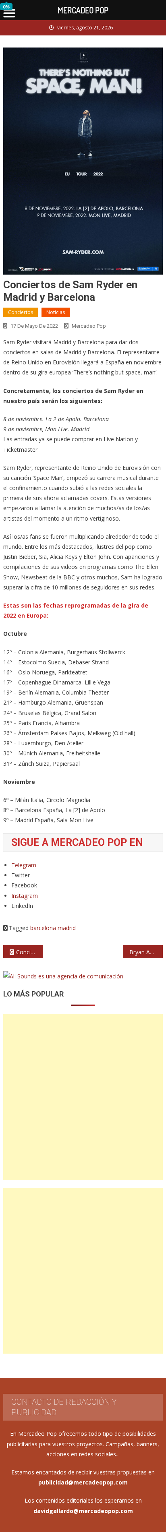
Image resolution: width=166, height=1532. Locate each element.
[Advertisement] (83, 1097)
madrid (67, 928)
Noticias (55, 312)
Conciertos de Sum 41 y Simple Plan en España (29, 952)
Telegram (23, 865)
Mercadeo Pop (89, 326)
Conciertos (20, 312)
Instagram (24, 895)
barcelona (43, 928)
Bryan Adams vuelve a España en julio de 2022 (146, 952)
